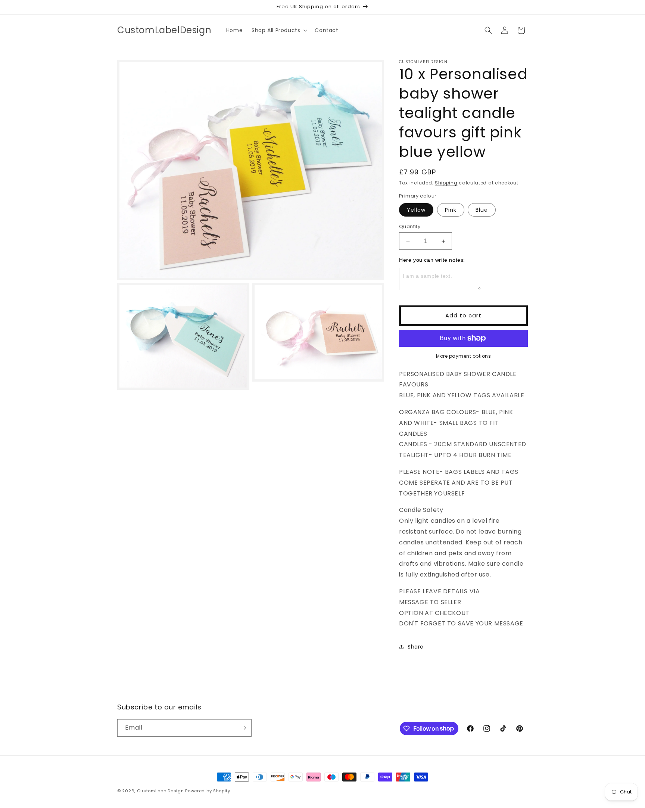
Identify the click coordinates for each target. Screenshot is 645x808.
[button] (278, 30)
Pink (451, 210)
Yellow (416, 210)
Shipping (446, 183)
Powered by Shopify (207, 791)
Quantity (409, 226)
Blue (482, 210)
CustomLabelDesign (160, 791)
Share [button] (416, 646)
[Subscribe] (243, 728)
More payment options (463, 356)
